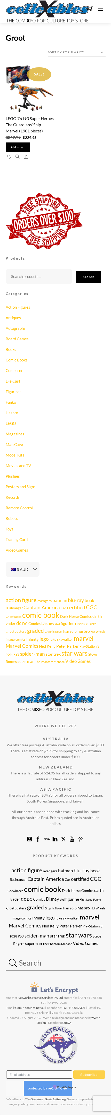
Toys (9, 529)
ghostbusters (16, 631)
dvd (57, 624)
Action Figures (18, 307)
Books (11, 349)
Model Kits (15, 455)
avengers (44, 600)
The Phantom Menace (50, 662)
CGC (91, 607)
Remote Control (19, 507)
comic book (40, 614)
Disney (47, 623)
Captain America (41, 607)
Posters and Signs (21, 486)
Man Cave (14, 444)
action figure (21, 599)
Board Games (17, 338)
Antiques (13, 317)
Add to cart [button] (18, 147)
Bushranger (14, 608)
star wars (74, 653)
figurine (67, 623)
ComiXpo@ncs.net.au (30, 1008)
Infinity (32, 639)
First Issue (81, 624)
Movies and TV (18, 465)
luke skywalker (61, 639)
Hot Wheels (98, 631)
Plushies (13, 476)
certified (76, 607)
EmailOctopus (66, 1087)
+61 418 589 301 (73, 1008)
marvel (83, 638)
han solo (70, 631)
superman (26, 661)
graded (35, 630)
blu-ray (76, 600)
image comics (16, 639)
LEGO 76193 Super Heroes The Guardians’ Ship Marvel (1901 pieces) (30, 124)
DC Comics (31, 623)
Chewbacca (13, 617)
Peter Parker (67, 646)
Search (88, 277)
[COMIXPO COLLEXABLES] (48, 10)
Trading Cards (17, 539)
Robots (12, 518)
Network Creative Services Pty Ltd (40, 998)
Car (63, 608)
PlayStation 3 (89, 646)
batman (59, 600)
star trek (53, 654)
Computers (15, 370)
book (89, 600)
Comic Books (17, 360)
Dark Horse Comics (76, 616)
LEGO (11, 423)
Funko (11, 402)
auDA (67, 1023)
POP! (9, 654)
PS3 (16, 654)
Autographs (16, 328)
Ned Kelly (47, 646)
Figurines (13, 391)
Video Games (17, 550)
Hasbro (12, 412)
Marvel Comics (22, 646)
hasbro (83, 631)
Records (13, 497)
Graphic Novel (53, 631)
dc (18, 623)
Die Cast (13, 381)
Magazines (15, 434)
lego (44, 639)
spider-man (32, 654)
